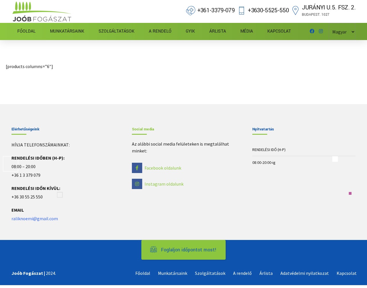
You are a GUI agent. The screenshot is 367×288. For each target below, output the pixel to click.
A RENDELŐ (160, 31)
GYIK (190, 31)
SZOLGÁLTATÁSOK (116, 31)
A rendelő (242, 273)
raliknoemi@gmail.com (34, 218)
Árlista (266, 273)
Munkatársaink (172, 273)
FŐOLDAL (26, 31)
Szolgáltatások (210, 273)
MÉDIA (246, 31)
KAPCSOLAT (279, 31)
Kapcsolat (347, 273)
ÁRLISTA (217, 31)
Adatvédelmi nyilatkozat (304, 273)
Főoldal (142, 273)
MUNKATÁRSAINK (67, 31)
